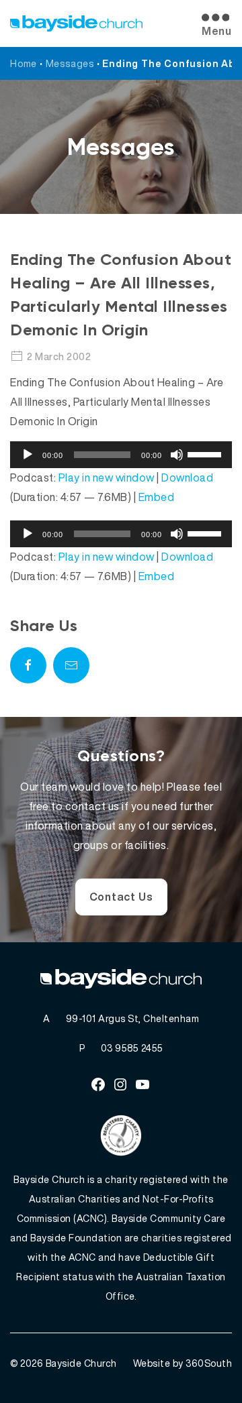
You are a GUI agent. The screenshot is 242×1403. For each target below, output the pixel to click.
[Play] (27, 454)
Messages (70, 63)
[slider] (206, 453)
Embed (156, 497)
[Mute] (177, 454)
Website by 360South (183, 1363)
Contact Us (121, 897)
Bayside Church (81, 1363)
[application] (121, 454)
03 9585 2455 (132, 1048)
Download (187, 477)
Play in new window (106, 477)
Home (23, 63)
